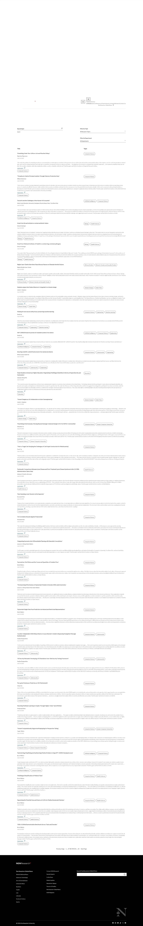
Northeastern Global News (24, 871)
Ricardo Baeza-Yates (45, 203)
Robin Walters (29, 544)
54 (78, 849)
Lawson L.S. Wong (21, 544)
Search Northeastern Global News (87, 871)
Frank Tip (19, 449)
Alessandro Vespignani (34, 203)
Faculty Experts (51, 874)
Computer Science (89, 154)
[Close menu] (88, 99)
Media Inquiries (51, 880)
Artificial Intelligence (90, 201)
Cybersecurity (100, 352)
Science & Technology (22, 877)
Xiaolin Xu (19, 314)
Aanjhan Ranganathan (22, 638)
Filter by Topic (84, 128)
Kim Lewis (29, 474)
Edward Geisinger (21, 226)
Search (18, 131)
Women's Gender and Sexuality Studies (106, 265)
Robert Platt (29, 587)
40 (74, 849)
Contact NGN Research (53, 871)
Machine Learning (110, 312)
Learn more (20, 168)
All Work (88, 103)
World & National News (22, 874)
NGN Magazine (50, 892)
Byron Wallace (20, 755)
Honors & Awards (110, 103)
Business (18, 886)
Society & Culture (20, 899)
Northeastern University (28, 923)
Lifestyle (18, 896)
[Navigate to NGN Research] (23, 863)
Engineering (100, 312)
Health (18, 889)
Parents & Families (51, 886)
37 (68, 849)
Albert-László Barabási (22, 203)
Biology (86, 223)
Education (87, 373)
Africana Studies (89, 265)
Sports (18, 902)
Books (92, 103)
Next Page (84, 849)
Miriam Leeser (20, 354)
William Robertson (21, 178)
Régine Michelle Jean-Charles (24, 267)
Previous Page (60, 849)
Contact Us (123, 103)
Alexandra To (20, 426)
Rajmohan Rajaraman (22, 156)
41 (75, 849)
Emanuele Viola (21, 497)
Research (117, 103)
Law (17, 892)
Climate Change (89, 287)
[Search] (62, 128)
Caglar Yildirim (20, 731)
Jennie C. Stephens (21, 290)
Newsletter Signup (51, 883)
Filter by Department (86, 138)
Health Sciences (95, 223)
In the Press (50, 877)
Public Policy (99, 287)
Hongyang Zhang (21, 708)
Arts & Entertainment (21, 880)
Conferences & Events (100, 103)
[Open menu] (83, 101)
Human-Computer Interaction (104, 424)
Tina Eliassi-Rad (54, 203)
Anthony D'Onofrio (21, 474)
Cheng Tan (19, 685)
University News (20, 883)
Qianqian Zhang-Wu (22, 377)
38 (70, 849)
